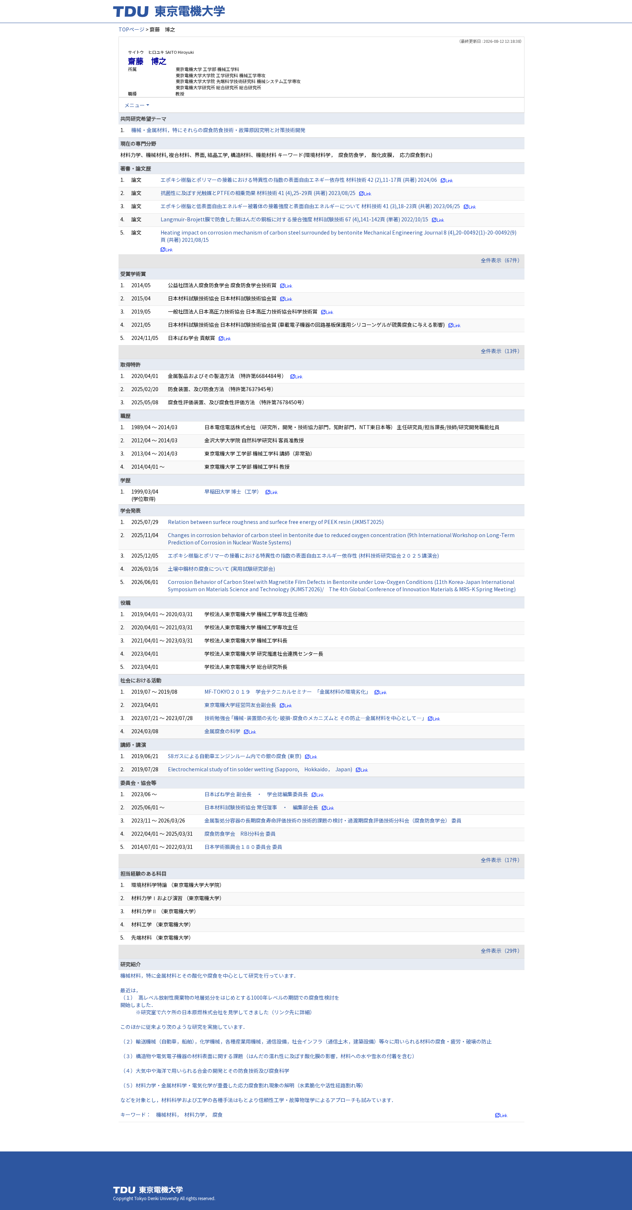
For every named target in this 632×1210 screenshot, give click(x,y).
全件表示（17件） (502, 860)
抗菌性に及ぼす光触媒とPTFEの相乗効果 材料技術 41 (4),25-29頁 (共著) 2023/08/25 (258, 192)
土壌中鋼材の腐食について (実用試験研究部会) (221, 568)
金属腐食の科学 (222, 731)
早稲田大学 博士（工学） (233, 491)
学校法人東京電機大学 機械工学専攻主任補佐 (256, 614)
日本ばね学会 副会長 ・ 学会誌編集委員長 (256, 794)
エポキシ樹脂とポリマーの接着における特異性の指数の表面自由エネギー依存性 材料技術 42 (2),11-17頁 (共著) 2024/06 (299, 179)
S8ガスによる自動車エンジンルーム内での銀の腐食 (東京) (234, 756)
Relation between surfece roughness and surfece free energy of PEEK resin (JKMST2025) (276, 521)
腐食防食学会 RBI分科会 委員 (240, 833)
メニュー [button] (134, 105)
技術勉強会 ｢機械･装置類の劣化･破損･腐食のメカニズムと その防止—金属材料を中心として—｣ (314, 718)
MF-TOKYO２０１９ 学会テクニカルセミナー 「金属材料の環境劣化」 (287, 691)
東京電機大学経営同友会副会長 (240, 704)
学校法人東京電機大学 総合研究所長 (245, 666)
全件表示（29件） (502, 950)
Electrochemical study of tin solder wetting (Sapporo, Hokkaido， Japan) (260, 769)
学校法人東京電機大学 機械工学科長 (245, 640)
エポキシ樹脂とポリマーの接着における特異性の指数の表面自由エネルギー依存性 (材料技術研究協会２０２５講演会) (303, 555)
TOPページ (131, 29)
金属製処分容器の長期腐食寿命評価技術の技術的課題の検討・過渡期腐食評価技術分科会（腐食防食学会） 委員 (333, 820)
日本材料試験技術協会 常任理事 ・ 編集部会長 (261, 807)
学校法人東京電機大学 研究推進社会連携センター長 (263, 653)
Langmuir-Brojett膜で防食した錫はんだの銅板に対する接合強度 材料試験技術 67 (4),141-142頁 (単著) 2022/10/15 (294, 219)
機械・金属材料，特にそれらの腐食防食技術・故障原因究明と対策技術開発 (218, 130)
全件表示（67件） (502, 260)
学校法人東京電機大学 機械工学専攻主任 (251, 627)
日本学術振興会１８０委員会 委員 (243, 846)
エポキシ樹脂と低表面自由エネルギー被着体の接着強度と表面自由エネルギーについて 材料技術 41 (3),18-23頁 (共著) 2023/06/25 (310, 206)
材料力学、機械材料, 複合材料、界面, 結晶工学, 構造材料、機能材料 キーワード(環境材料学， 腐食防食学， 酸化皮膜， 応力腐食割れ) (276, 154)
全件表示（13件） (502, 351)
